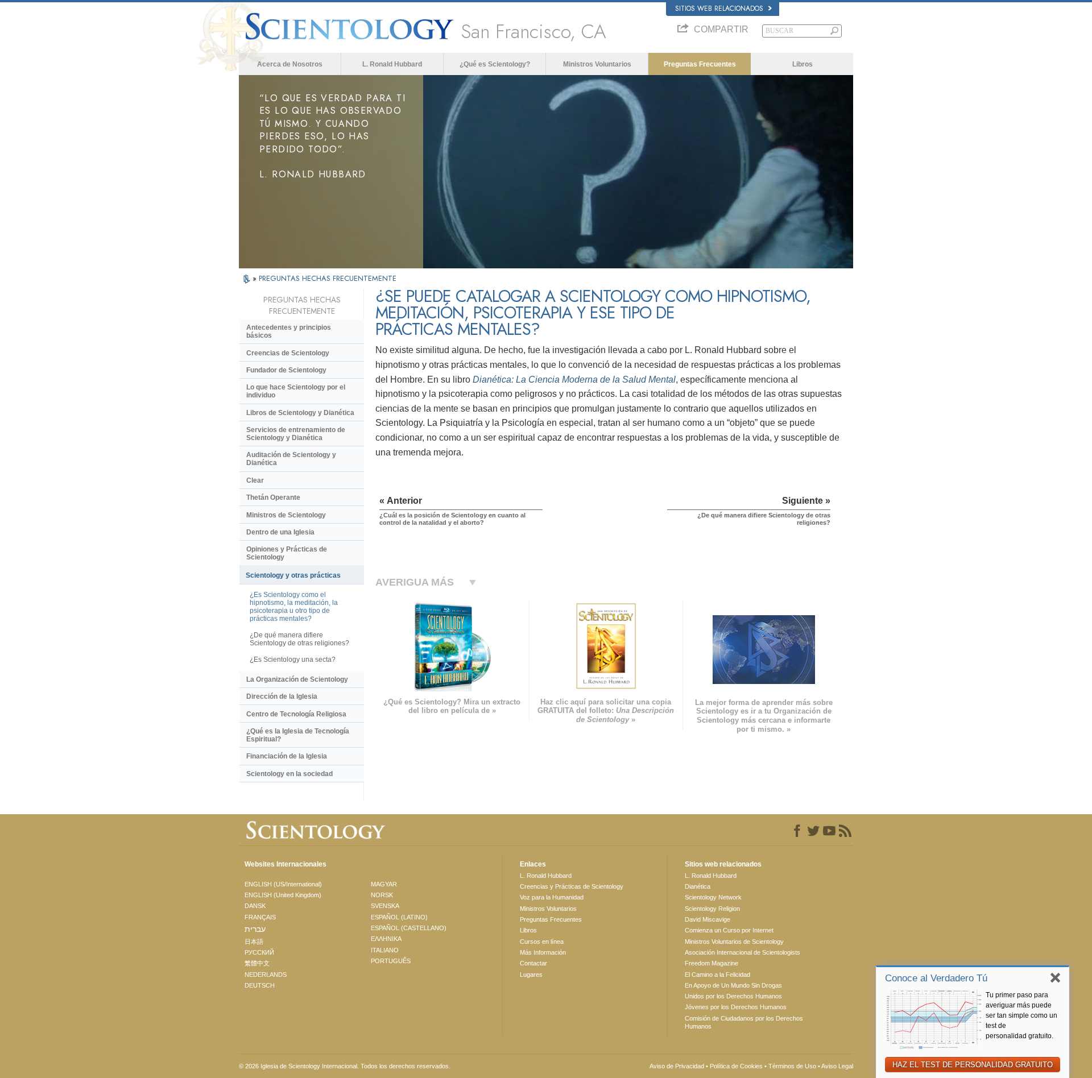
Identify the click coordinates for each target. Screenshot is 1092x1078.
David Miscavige (707, 919)
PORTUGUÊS (391, 960)
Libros (802, 64)
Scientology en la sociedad (289, 774)
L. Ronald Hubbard (392, 64)
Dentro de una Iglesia (280, 532)
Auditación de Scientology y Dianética (291, 459)
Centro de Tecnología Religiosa (296, 714)
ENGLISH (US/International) (283, 884)
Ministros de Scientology (286, 515)
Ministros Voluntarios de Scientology (734, 941)
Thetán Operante (273, 497)
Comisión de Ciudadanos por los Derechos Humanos (744, 1022)
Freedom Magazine (711, 963)
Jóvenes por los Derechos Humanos (736, 1007)
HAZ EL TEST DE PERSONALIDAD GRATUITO (972, 1064)
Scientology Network (713, 897)
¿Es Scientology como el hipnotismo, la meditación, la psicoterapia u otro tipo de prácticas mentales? (294, 607)
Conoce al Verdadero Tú (936, 978)
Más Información (543, 952)
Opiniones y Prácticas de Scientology (286, 553)
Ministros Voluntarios (597, 64)
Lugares (531, 974)
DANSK (255, 905)
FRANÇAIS (260, 917)
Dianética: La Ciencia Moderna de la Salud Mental (574, 379)
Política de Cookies (736, 1066)
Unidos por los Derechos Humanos (733, 996)
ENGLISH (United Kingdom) (283, 895)
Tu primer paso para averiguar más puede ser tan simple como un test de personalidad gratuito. (1021, 1015)
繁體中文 (257, 963)
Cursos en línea (542, 941)
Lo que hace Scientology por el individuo (295, 391)
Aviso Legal (837, 1066)
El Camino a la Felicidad (717, 974)
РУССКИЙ (259, 952)
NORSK (382, 895)
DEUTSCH (260, 985)
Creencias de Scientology (287, 353)
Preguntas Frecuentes (700, 64)
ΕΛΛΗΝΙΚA (386, 938)
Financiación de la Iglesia (286, 756)
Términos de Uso (792, 1066)
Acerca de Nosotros (289, 64)
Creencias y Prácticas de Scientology (571, 886)
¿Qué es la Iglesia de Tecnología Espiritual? (297, 735)
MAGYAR (384, 884)
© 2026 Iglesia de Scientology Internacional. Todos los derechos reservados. (344, 1066)
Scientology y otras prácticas (293, 575)
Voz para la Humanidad (552, 897)
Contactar (533, 963)
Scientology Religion (712, 908)
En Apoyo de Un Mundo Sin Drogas (733, 985)
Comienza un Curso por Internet (729, 930)
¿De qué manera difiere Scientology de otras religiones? (299, 639)
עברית (255, 929)
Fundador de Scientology (286, 370)
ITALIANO (385, 950)
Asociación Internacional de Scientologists (742, 952)
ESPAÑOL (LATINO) (399, 917)
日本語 (254, 941)
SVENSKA (385, 905)
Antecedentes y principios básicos (288, 331)
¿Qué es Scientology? (495, 64)
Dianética (697, 886)
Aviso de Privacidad (677, 1066)
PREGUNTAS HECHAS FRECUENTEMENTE (327, 278)
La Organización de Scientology (297, 679)
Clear (255, 480)
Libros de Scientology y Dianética (300, 413)
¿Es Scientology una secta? (293, 660)
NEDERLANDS (266, 974)
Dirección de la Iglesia (281, 696)
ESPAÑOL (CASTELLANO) (408, 927)
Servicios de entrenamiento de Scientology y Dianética (295, 434)
